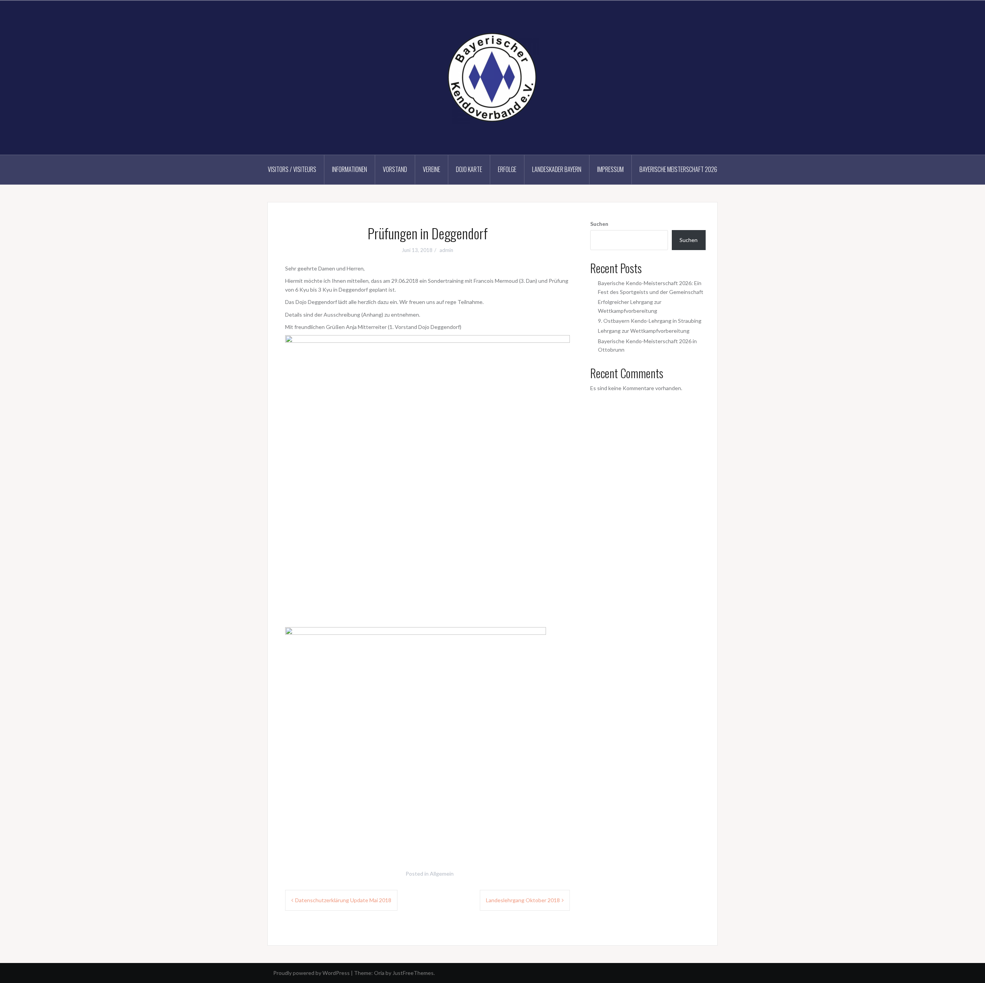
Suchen (599, 223)
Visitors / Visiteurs (292, 169)
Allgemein (442, 873)
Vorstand (395, 169)
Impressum (610, 169)
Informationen (349, 169)
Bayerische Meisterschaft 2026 (678, 169)
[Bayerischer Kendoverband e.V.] (492, 77)
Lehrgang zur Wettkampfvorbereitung (644, 330)
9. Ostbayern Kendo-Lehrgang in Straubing (649, 320)
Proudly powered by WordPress (311, 973)
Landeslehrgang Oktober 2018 (523, 900)
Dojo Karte (469, 169)
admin (446, 250)
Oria (379, 973)
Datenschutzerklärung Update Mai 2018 (343, 900)
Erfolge (507, 169)
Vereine (431, 169)
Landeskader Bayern (556, 169)
